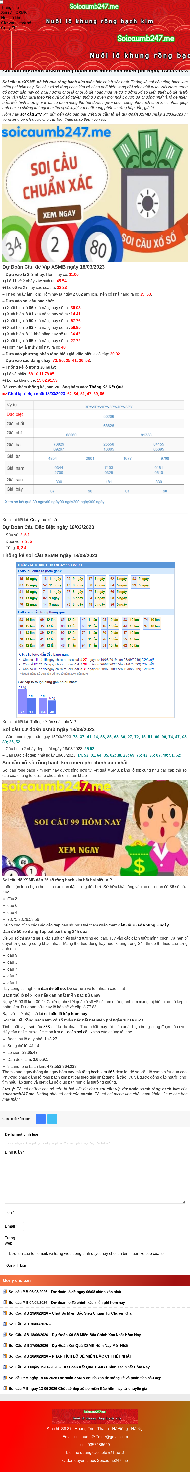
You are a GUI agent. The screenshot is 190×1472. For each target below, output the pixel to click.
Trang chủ (10, 7)
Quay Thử (10, 28)
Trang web (10, 1240)
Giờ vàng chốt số (16, 23)
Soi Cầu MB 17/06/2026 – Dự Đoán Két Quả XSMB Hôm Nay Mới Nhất (68, 1345)
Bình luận (14, 1152)
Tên (9, 1213)
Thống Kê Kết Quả (106, 387)
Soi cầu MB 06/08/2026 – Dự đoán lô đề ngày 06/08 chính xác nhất (65, 1292)
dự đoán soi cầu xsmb (80, 1032)
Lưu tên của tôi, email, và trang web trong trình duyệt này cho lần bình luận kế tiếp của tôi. (87, 1253)
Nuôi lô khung (13, 18)
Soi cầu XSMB (14, 13)
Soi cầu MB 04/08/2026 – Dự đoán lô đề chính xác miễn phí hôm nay (67, 1302)
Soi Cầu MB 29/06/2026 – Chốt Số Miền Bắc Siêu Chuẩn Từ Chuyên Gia (70, 1313)
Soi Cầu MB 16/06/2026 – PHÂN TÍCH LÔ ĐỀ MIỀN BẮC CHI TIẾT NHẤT (70, 1356)
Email (11, 1226)
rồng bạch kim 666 (98, 1072)
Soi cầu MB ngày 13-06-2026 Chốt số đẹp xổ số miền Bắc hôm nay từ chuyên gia (78, 1388)
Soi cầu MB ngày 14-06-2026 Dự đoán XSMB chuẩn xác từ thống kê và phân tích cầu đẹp (85, 1378)
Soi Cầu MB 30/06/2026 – (30, 1324)
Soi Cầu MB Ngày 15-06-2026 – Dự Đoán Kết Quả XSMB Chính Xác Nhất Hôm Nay (79, 1367)
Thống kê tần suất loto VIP (53, 722)
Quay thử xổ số (43, 520)
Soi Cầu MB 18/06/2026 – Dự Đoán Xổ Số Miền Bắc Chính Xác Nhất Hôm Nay (75, 1335)
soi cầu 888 (39, 1027)
